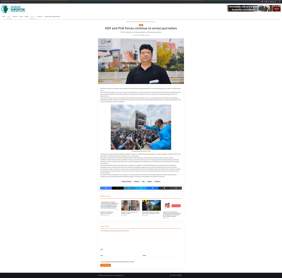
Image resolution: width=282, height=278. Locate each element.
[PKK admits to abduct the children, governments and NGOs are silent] (151, 205)
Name (101, 249)
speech (150, 182)
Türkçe (7, 1)
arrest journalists (126, 182)
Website (144, 255)
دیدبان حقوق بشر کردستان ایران (107, 275)
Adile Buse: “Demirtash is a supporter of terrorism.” (107, 212)
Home (3, 16)
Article (21, 16)
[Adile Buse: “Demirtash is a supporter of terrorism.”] (109, 205)
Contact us (40, 16)
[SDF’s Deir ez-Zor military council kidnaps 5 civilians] (130, 205)
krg (143, 182)
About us (33, 16)
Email (101, 255)
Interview (15, 16)
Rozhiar (27, 16)
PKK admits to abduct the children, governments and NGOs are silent (151, 212)
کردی (5, 1)
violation (157, 182)
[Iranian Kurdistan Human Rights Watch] (13, 8)
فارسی (2, 1)
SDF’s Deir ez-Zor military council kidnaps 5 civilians (129, 212)
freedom (137, 182)
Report (9, 16)
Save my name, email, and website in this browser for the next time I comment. (117, 262)
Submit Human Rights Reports (52, 16)
